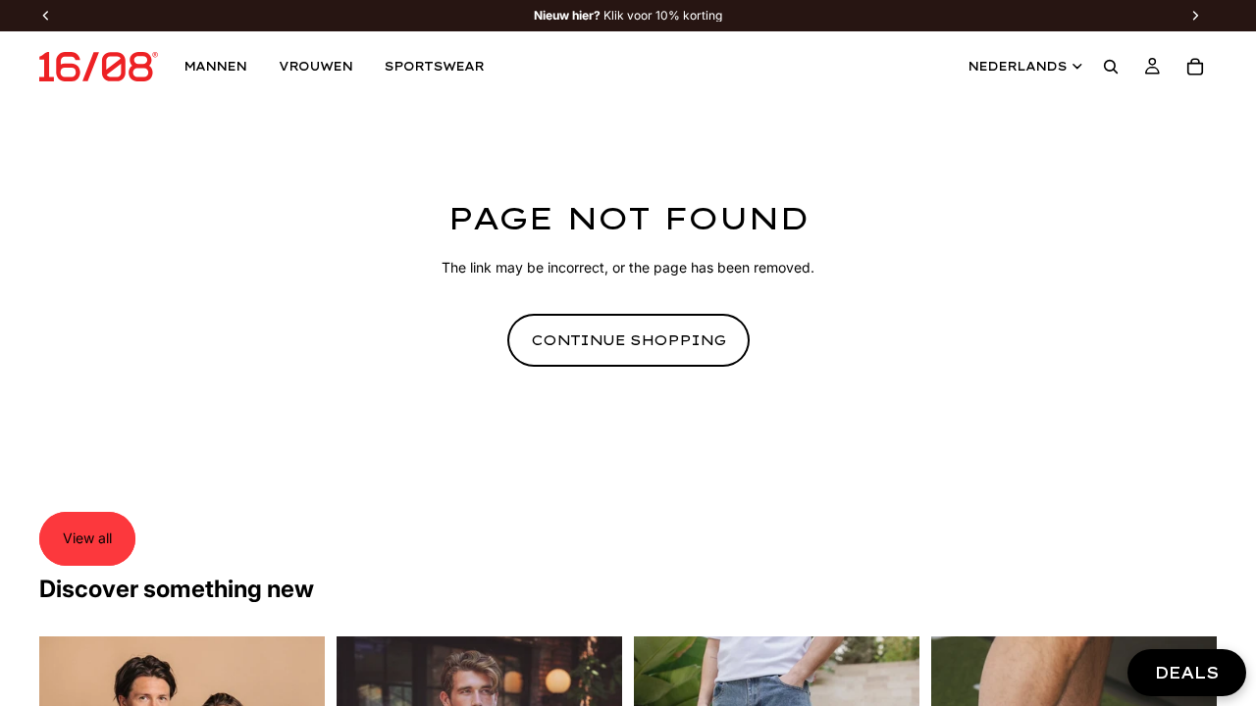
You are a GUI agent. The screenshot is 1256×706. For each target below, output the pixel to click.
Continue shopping (628, 340)
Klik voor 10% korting (628, 16)
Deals (1187, 672)
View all (87, 538)
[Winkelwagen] (1195, 66)
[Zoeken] (1110, 66)
